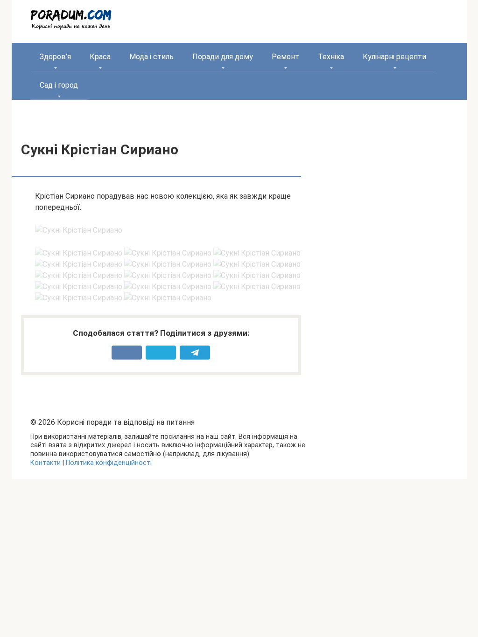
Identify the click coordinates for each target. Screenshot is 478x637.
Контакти (45, 463)
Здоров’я (55, 56)
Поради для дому (222, 56)
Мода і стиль (151, 56)
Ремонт (285, 56)
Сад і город (59, 85)
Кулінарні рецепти (394, 56)
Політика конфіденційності (109, 463)
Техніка (331, 56)
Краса (100, 56)
